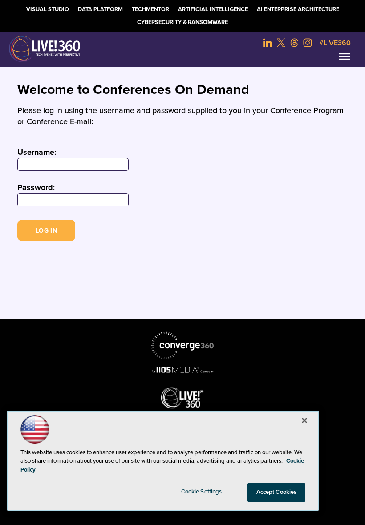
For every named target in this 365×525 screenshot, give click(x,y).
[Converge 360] (182, 345)
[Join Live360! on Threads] (294, 42)
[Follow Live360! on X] (280, 42)
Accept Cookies (276, 492)
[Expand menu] (345, 58)
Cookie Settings (201, 491)
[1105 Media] (182, 370)
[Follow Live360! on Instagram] (307, 42)
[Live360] (182, 49)
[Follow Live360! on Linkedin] (267, 42)
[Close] (304, 420)
